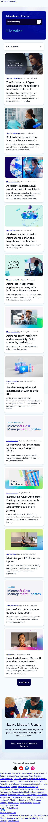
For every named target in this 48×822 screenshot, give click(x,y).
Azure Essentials (35, 776)
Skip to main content (8, 1)
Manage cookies (6, 818)
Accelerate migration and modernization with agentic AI (22, 391)
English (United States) (9, 808)
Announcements (12, 381)
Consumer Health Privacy (10, 815)
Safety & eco (38, 818)
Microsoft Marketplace (36, 789)
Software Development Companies (13, 789)
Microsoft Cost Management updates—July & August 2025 (23, 448)
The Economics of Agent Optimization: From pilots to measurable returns (22, 86)
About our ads (13, 821)
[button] (24, 682)
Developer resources (36, 792)
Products (17, 779)
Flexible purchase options (10, 781)
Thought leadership (13, 79)
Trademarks (28, 818)
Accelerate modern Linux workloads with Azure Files (22, 187)
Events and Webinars (16, 795)
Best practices (11, 230)
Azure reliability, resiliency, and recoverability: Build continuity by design (21, 339)
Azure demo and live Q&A (28, 787)
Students (3, 795)
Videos (13, 797)
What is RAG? (14, 805)
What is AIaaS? (13, 803)
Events (8, 654)
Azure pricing (26, 779)
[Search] (39, 22)
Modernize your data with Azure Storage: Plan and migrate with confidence (21, 238)
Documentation (18, 792)
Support (14, 787)
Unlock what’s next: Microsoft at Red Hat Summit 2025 (23, 660)
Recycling (3, 821)
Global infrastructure (38, 773)
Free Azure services (39, 779)
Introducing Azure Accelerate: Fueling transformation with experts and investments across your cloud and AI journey (23, 503)
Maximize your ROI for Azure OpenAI (23, 560)
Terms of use (18, 818)
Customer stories (6, 779)
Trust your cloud (21, 776)
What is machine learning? (20, 800)
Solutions (10, 784)
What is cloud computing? (26, 797)
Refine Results (12, 46)
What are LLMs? (26, 803)
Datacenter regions (7, 776)
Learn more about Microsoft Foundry (24, 744)
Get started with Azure (21, 773)
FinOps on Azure (26, 781)
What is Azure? (6, 773)
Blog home (13, 16)
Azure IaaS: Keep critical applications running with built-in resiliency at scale (21, 287)
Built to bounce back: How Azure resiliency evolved (21, 139)
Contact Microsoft (34, 815)
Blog (26, 792)
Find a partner (5, 792)
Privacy (45, 815)
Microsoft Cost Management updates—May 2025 (23, 611)
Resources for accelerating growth (27, 784)
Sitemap (23, 815)
